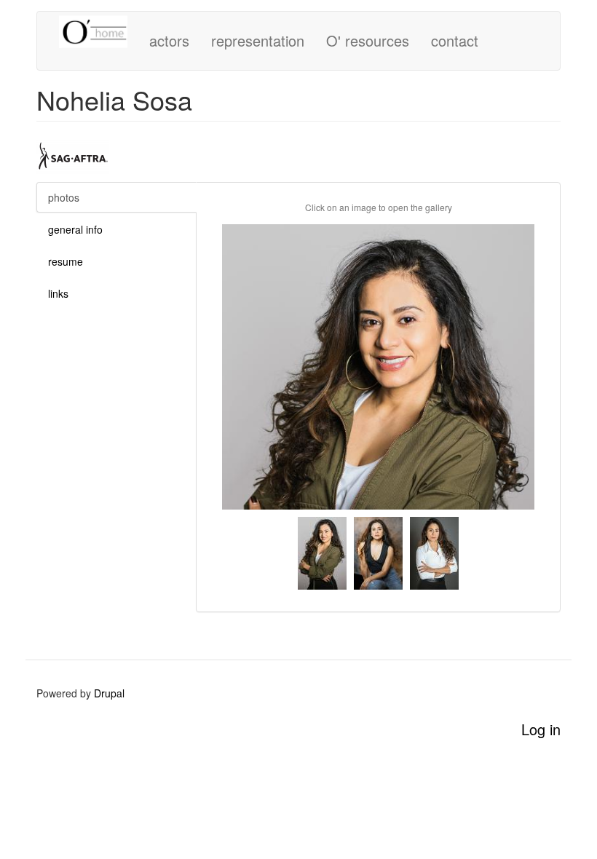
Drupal (109, 693)
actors (169, 40)
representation (257, 40)
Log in (541, 729)
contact (454, 40)
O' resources (367, 40)
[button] (378, 367)
